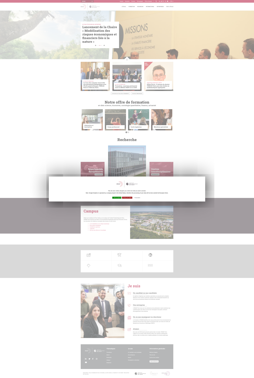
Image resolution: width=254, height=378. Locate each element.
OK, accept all (117, 197)
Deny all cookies (128, 197)
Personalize (137, 197)
